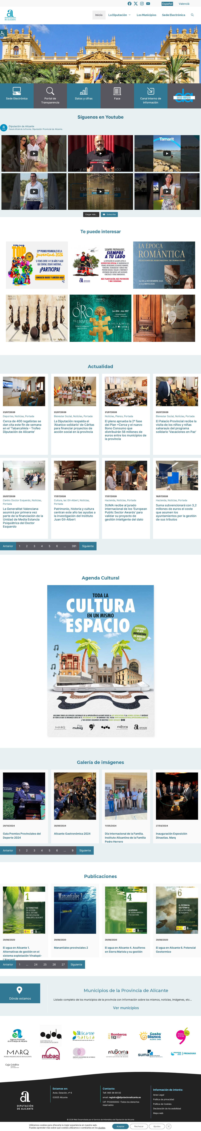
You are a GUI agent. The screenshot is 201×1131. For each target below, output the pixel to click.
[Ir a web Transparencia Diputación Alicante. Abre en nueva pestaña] (50, 95)
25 (45, 964)
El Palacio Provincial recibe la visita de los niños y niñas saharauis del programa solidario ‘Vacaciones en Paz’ (176, 426)
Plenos (119, 416)
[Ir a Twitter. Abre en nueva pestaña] (135, 3)
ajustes (101, 1127)
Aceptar (120, 1126)
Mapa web (158, 1113)
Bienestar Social (63, 416)
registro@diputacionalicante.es (125, 1097)
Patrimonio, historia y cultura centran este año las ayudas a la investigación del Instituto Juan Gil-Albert (74, 514)
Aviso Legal (158, 1095)
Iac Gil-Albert (70, 500)
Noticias (19, 416)
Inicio (99, 15)
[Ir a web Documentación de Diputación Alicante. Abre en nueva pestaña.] (83, 95)
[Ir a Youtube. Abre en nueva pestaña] (148, 3)
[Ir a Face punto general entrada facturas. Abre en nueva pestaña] (117, 95)
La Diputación (117, 15)
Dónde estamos (20, 998)
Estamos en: (60, 1088)
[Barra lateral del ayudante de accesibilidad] (3, 33)
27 (63, 964)
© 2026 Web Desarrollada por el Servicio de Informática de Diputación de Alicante (100, 1119)
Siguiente (88, 546)
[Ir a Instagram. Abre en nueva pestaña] (142, 3)
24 (36, 964)
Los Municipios (146, 15)
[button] (192, 15)
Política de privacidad (163, 1099)
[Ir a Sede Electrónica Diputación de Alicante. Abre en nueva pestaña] (17, 95)
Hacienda (110, 500)
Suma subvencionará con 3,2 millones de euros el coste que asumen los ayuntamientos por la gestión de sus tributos (176, 512)
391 (74, 546)
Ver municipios (126, 1008)
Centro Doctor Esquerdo (16, 500)
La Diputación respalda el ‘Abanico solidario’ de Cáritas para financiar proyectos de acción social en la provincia (74, 426)
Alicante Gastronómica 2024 (72, 833)
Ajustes (156, 1126)
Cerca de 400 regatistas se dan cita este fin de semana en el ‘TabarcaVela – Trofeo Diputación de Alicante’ (22, 426)
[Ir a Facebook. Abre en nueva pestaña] (129, 3)
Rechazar (138, 1126)
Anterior (8, 546)
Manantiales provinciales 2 (71, 947)
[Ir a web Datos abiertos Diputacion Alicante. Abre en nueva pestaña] (184, 95)
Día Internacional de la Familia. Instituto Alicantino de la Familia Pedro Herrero (125, 837)
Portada (29, 416)
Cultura (58, 500)
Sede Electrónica (173, 15)
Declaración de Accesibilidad (167, 1108)
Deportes (8, 416)
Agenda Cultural (100, 578)
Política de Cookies (162, 1104)
